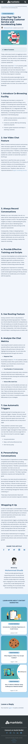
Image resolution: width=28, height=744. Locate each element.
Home (2, 6)
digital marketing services (20, 170)
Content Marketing (10, 6)
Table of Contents (9, 49)
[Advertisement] (14, 187)
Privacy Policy (14, 740)
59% (14, 359)
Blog (5, 6)
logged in (10, 708)
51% (15, 65)
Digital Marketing (14, 652)
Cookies (14, 739)
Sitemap (14, 742)
